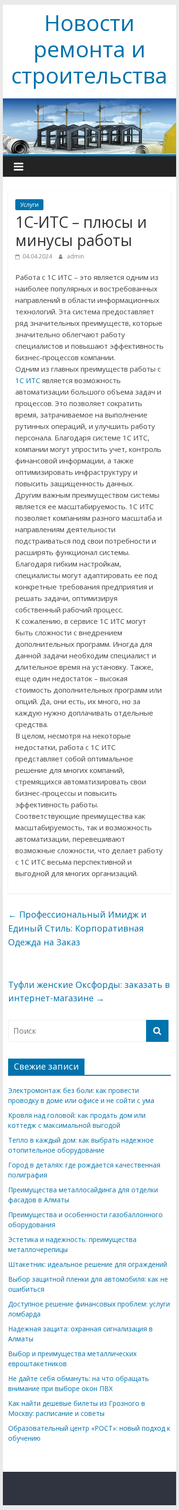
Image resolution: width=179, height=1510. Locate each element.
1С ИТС (27, 380)
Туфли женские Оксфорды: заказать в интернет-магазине (89, 991)
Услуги (29, 205)
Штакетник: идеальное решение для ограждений (87, 1264)
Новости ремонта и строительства (89, 49)
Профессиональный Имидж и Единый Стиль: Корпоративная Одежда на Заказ (77, 928)
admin (75, 256)
